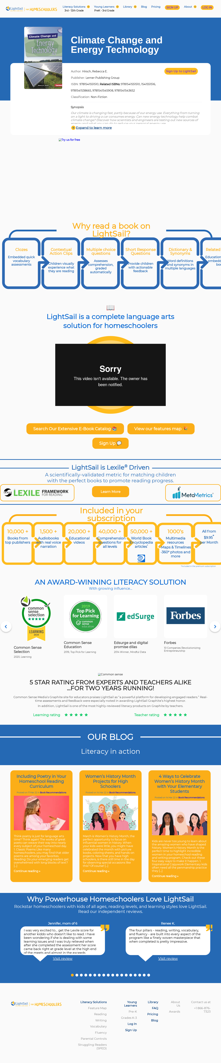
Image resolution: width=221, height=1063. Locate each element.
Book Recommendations (53, 792)
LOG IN (207, 7)
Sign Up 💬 (110, 443)
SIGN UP (172, 7)
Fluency (101, 1032)
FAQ (155, 1008)
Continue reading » (27, 871)
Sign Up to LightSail (181, 71)
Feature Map (97, 1008)
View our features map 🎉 (161, 428)
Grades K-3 (129, 1017)
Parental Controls (94, 1038)
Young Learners (130, 1003)
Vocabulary (98, 1026)
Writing (101, 1020)
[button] (72, 975)
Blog (144, 6)
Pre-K (133, 1011)
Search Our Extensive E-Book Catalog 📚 (75, 428)
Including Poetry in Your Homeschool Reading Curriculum (41, 781)
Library (153, 1002)
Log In (132, 1024)
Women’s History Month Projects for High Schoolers (110, 781)
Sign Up (131, 1030)
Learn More (111, 492)
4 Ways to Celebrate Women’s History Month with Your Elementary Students (179, 784)
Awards (174, 1011)
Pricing (155, 6)
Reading (100, 1014)
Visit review (58, 958)
